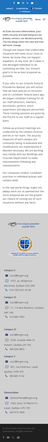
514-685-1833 (16, 316)
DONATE (9, 8)
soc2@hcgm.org (18, 275)
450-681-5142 (16, 376)
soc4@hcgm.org (18, 334)
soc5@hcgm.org (18, 361)
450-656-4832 (16, 349)
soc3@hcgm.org (18, 302)
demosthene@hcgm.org (23, 397)
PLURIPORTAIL (22, 8)
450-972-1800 (16, 412)
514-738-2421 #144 (20, 289)
